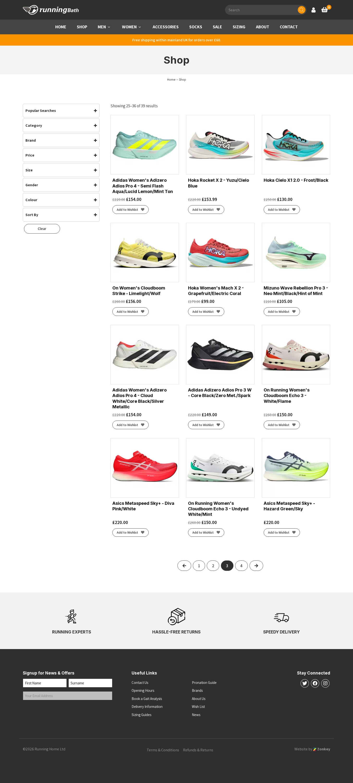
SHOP (82, 27)
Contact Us (140, 682)
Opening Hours (143, 690)
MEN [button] (102, 27)
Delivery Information (147, 706)
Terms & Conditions (163, 750)
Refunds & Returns (198, 750)
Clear (42, 228)
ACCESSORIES (166, 27)
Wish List (198, 706)
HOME (60, 27)
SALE (217, 27)
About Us (198, 698)
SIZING (239, 27)
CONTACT (289, 27)
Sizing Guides (141, 714)
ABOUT (262, 27)
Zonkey (323, 749)
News (196, 714)
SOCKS (195, 27)
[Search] (301, 10)
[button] (109, 27)
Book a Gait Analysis (147, 698)
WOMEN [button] (129, 27)
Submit (33, 710)
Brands (197, 690)
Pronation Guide (204, 682)
